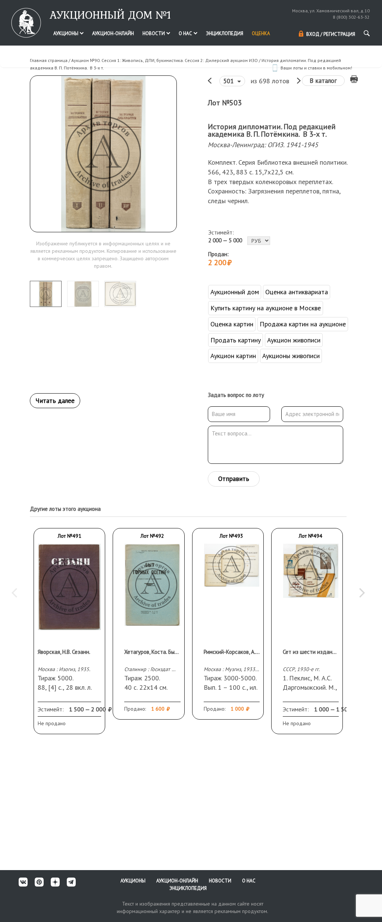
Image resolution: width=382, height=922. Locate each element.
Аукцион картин (233, 355)
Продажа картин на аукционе (303, 324)
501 (229, 81)
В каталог (323, 81)
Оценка (261, 33)
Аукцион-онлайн (113, 33)
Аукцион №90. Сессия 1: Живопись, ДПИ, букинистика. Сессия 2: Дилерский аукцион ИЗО (164, 60)
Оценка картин (231, 324)
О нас (186, 33)
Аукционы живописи (291, 355)
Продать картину (235, 340)
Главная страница (49, 60)
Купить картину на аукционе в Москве (265, 308)
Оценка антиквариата (296, 292)
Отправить (233, 479)
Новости (154, 33)
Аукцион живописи (293, 340)
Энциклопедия (224, 33)
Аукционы (66, 33)
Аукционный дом (234, 292)
